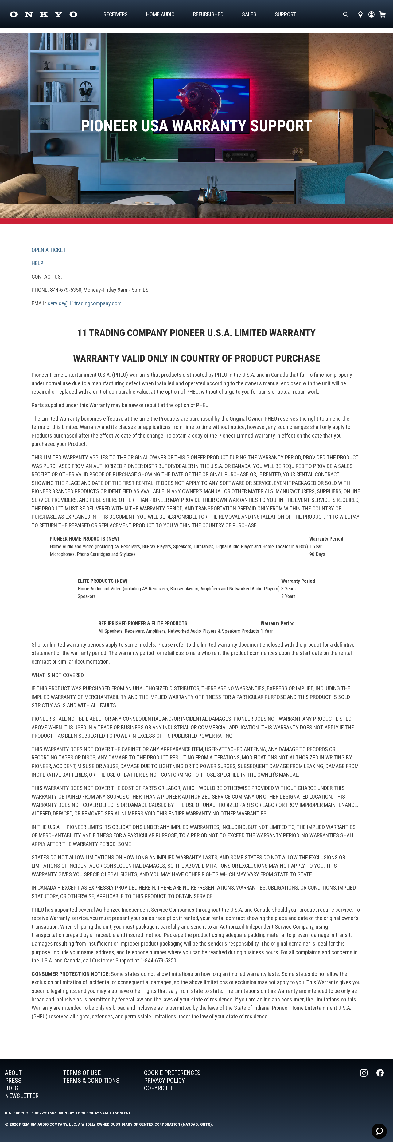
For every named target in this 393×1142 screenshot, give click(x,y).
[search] (346, 14)
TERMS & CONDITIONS (91, 1080)
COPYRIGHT (158, 1088)
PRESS (13, 1080)
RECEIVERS (115, 14)
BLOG (11, 1088)
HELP (37, 263)
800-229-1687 (43, 1112)
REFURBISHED (208, 14)
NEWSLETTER (22, 1096)
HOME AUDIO (160, 14)
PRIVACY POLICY (164, 1080)
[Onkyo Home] (43, 14)
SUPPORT (285, 14)
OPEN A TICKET (49, 250)
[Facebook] (381, 1084)
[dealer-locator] (360, 14)
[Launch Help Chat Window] (379, 1131)
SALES (249, 14)
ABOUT (13, 1073)
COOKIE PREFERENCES (172, 1073)
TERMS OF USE (82, 1073)
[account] (371, 14)
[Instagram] (364, 1084)
